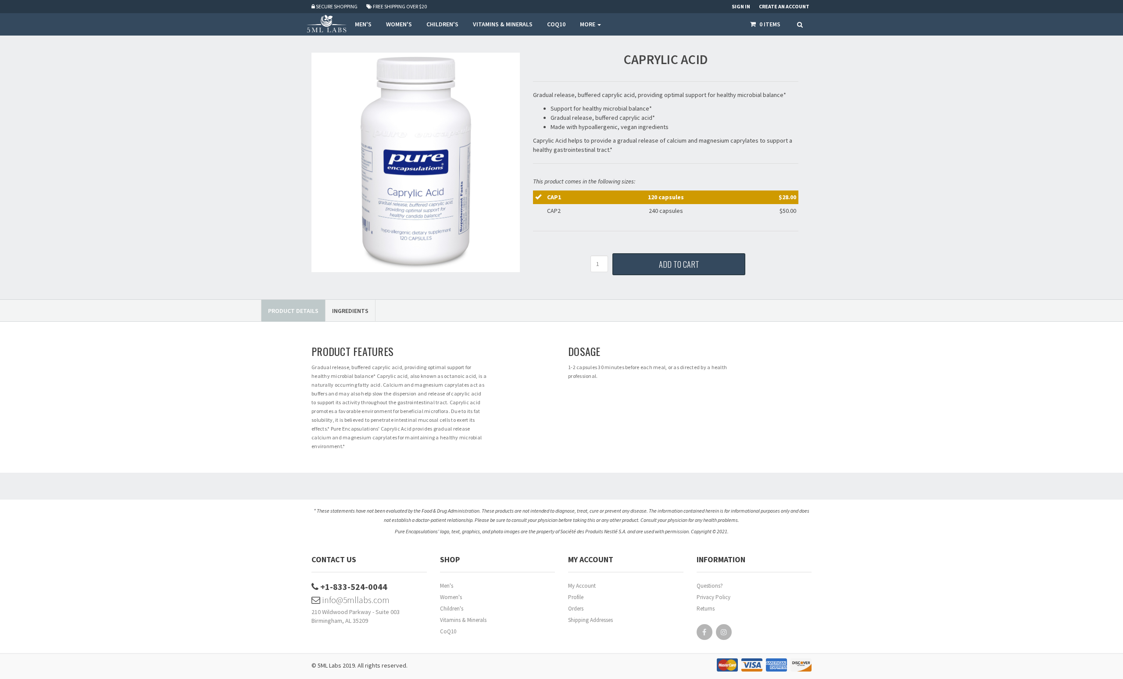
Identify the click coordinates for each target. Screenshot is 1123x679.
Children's (451, 608)
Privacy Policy (713, 597)
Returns (706, 608)
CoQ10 (448, 631)
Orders (575, 608)
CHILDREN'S (442, 24)
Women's (451, 597)
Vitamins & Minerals (463, 620)
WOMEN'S (399, 24)
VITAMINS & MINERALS (503, 24)
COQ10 (556, 24)
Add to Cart (679, 264)
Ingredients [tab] (350, 311)
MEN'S (363, 24)
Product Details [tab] (293, 311)
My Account (582, 585)
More (588, 24)
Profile (575, 597)
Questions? (710, 585)
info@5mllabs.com (355, 599)
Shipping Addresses (590, 620)
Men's (446, 585)
